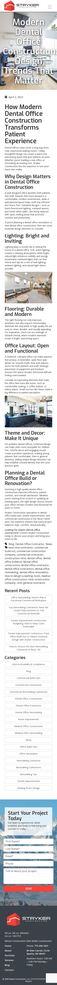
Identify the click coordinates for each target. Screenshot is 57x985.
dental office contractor (35, 565)
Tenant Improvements (28, 781)
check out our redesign (32, 332)
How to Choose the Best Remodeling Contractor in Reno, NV (28, 648)
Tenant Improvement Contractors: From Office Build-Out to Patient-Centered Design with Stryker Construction (28, 636)
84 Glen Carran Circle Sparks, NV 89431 (38, 952)
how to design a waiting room (22, 576)
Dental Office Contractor (29, 544)
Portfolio (10, 955)
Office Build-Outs (28, 746)
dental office (22, 249)
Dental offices (12, 147)
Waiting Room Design (28, 788)
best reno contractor (21, 547)
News (49, 544)
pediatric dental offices (20, 444)
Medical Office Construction (28, 726)
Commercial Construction (29, 684)
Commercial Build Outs (28, 677)
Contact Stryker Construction (34, 532)
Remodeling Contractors (28, 767)
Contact (9, 969)
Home (8, 945)
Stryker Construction (15, 512)
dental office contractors (19, 569)
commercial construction (17, 518)
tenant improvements (34, 515)
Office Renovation (28, 753)
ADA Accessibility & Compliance (28, 664)
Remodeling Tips (28, 774)
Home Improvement (28, 719)
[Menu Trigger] (49, 6)
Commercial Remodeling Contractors (29, 691)
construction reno (15, 558)
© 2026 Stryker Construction (14, 979)
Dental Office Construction (28, 698)
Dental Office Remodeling (28, 712)
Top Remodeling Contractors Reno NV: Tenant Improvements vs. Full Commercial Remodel (28, 610)
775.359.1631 (41, 945)
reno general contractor (31, 583)
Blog (11, 544)
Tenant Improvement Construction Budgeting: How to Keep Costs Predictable (28, 623)
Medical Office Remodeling (28, 732)
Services (9, 960)
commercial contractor (30, 554)
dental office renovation (37, 222)
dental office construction (23, 225)
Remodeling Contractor (29, 760)
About (8, 950)
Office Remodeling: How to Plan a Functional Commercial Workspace (28, 599)
